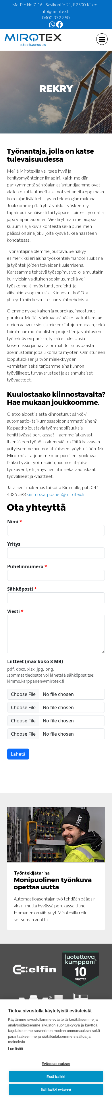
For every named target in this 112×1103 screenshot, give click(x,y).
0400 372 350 (56, 17)
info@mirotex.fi (55, 11)
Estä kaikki (56, 1077)
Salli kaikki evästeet (56, 1089)
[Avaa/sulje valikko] (102, 39)
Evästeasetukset (56, 1064)
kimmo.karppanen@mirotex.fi (55, 494)
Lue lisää (15, 1049)
